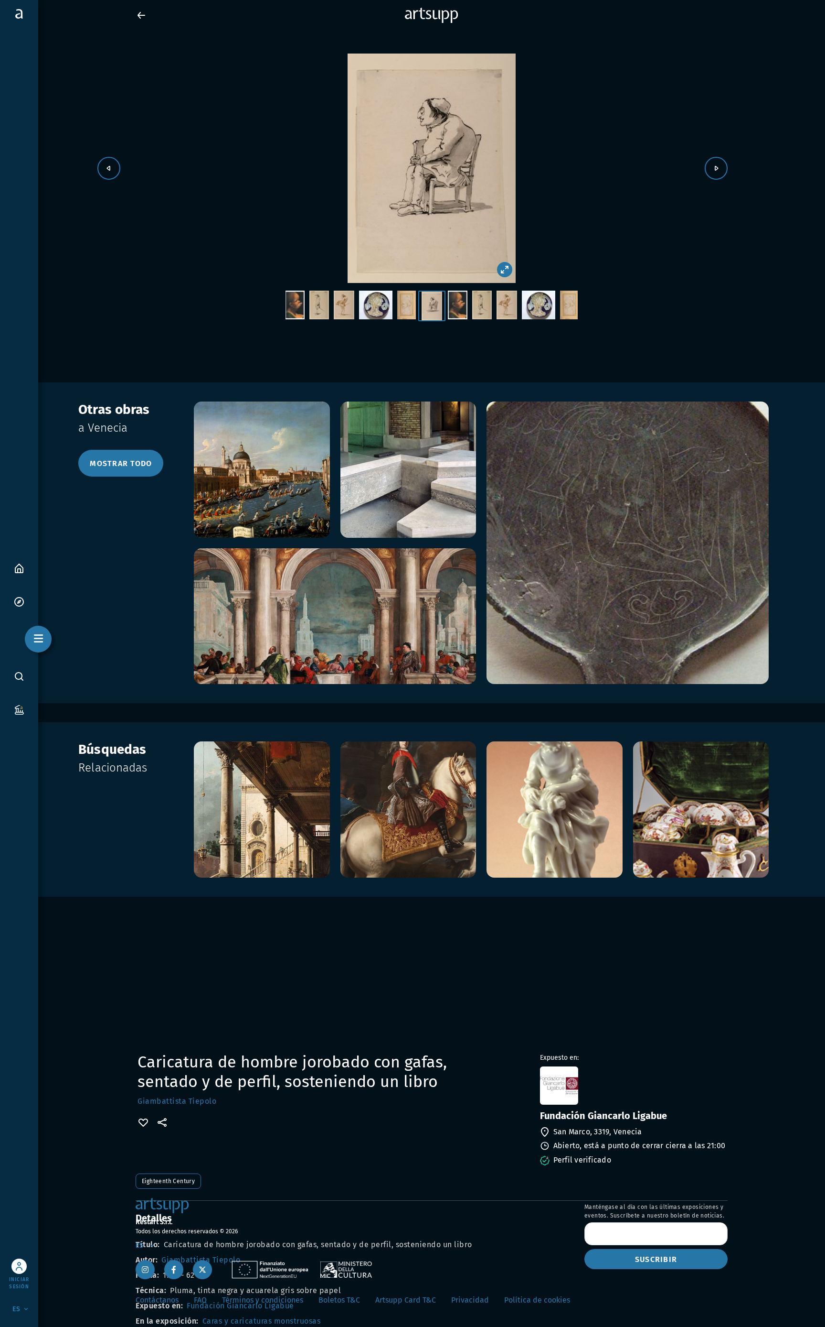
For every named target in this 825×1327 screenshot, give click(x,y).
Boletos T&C (339, 1300)
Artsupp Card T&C (405, 1300)
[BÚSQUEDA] (19, 676)
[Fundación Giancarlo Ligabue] (633, 1085)
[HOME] (19, 567)
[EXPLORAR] (19, 601)
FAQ (200, 1300)
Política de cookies (537, 1300)
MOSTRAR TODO (121, 463)
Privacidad (470, 1300)
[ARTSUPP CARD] (19, 709)
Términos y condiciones (262, 1300)
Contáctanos (157, 1300)
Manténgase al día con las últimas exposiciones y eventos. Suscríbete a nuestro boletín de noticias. (654, 1211)
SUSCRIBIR (656, 1259)
